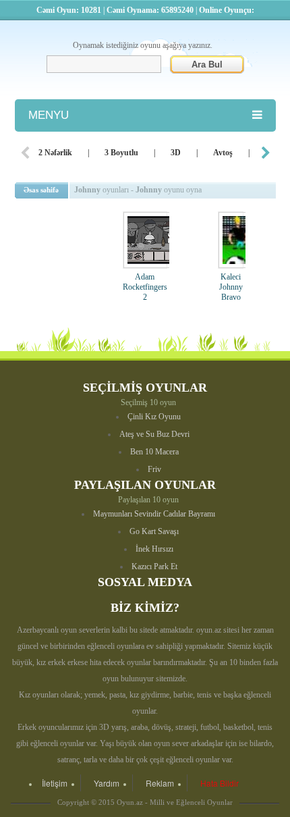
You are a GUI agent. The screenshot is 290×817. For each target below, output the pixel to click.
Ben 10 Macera (154, 451)
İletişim (54, 783)
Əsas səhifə (41, 190)
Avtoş (223, 152)
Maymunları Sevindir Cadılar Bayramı (154, 514)
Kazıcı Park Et (154, 566)
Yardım (106, 783)
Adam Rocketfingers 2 (145, 287)
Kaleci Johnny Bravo (231, 287)
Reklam (160, 783)
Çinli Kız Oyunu (154, 416)
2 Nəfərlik (55, 152)
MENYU (48, 115)
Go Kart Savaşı (154, 531)
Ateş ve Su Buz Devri (154, 434)
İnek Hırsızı (154, 549)
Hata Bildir (219, 783)
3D (176, 152)
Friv (154, 469)
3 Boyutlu (121, 152)
